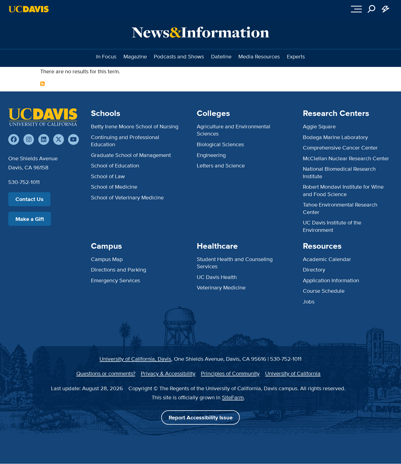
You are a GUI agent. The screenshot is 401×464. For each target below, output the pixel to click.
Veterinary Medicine (221, 287)
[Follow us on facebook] (13, 139)
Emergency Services (115, 280)
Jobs (308, 301)
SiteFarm (233, 397)
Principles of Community (230, 373)
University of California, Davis (135, 359)
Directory (314, 269)
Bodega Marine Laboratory (335, 137)
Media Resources (259, 56)
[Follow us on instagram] (28, 139)
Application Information (331, 280)
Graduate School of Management (131, 155)
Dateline (221, 56)
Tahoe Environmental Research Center (340, 208)
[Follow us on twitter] (58, 139)
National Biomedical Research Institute (339, 172)
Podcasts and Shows (179, 56)
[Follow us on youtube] (73, 139)
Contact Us (29, 199)
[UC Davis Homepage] (28, 9)
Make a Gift (29, 219)
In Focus (106, 56)
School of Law (108, 176)
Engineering (211, 155)
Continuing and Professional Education (125, 140)
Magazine (135, 56)
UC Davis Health (217, 277)
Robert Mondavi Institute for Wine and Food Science (343, 190)
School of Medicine (114, 187)
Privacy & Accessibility (168, 373)
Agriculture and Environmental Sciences (233, 129)
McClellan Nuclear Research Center (346, 158)
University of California (293, 373)
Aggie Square (319, 126)
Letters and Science (221, 165)
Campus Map (107, 259)
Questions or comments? (105, 373)
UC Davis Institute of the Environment (332, 226)
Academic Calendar (327, 259)
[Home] (42, 117)
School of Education (115, 165)
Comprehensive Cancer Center (340, 147)
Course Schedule (324, 291)
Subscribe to (42, 84)
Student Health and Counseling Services (235, 262)
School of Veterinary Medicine (127, 197)
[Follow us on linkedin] (43, 139)
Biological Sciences (220, 144)
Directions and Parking (118, 269)
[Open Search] (372, 9)
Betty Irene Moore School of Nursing (134, 126)
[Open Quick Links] (386, 9)
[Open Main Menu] (356, 9)
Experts (296, 56)
